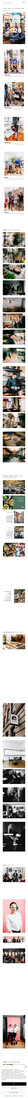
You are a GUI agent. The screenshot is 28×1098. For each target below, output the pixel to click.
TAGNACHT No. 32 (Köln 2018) (11, 1062)
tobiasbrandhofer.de (9, 632)
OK (14, 1084)
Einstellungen (14, 1092)
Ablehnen (14, 1088)
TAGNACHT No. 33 (8, 230)
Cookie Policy (8, 1095)
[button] (25, 1067)
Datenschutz (16, 1095)
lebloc (5, 865)
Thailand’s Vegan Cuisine (10, 476)
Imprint (21, 1095)
